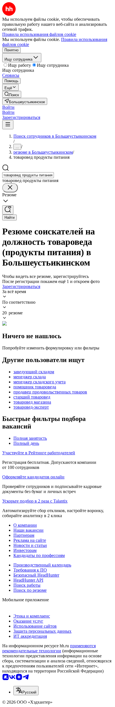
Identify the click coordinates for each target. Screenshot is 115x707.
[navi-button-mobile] (7, 124)
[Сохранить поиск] (7, 210)
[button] (8, 107)
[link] (11, 94)
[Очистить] (10, 187)
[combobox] (28, 175)
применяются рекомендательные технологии (49, 648)
